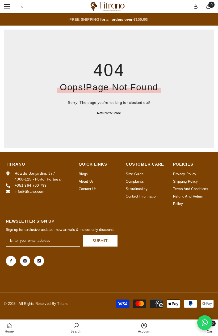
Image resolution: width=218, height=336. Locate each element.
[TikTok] (39, 261)
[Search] (22, 7)
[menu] (7, 6)
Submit (100, 241)
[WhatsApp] (204, 322)
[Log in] (196, 7)
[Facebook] (11, 261)
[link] (76, 328)
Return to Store (109, 113)
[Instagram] (25, 261)
